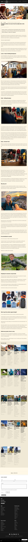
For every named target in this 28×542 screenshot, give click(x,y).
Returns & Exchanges (3, 526)
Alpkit (1, 498)
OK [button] (24, 539)
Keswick (16, 527)
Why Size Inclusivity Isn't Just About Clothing (10, 353)
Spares (1, 527)
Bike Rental (2, 530)
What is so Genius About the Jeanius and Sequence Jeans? (23, 403)
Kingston (16, 528)
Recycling (2, 529)
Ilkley (15, 526)
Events (15, 518)
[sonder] (2, 1)
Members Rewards (3, 507)
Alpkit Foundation (3, 501)
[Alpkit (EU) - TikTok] (13, 534)
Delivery (2, 525)
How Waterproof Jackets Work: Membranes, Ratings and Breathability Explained (23, 430)
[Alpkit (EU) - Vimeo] (16, 534)
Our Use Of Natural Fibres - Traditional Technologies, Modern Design (3, 455)
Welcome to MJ (16, 507)
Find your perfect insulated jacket (16, 376)
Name (2, 479)
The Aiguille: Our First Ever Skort (10, 454)
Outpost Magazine (17, 508)
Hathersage (16, 525)
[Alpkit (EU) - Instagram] (11, 534)
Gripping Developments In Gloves (10, 428)
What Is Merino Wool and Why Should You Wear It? (16, 403)
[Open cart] (25, 4)
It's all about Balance (16, 454)
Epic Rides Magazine (17, 509)
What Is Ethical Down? (10, 376)
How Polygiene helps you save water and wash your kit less (10, 403)
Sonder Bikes (2, 500)
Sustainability (2, 508)
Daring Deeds (16, 516)
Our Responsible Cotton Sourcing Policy (3, 376)
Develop (15, 517)
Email (15, 479)
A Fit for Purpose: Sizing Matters (23, 352)
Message (2, 483)
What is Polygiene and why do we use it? (3, 403)
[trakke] (4, 1)
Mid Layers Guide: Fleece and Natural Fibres (16, 428)
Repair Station (2, 509)
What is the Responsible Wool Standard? (16, 352)
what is (2, 492)
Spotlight (5, 22)
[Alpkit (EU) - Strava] (18, 534)
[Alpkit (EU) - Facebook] (9, 534)
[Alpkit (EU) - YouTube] (14, 534)
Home (1, 22)
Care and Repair (2, 528)
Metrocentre (16, 529)
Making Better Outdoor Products (3, 428)
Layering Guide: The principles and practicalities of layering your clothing (3, 353)
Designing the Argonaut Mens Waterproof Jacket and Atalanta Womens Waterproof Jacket (23, 378)
